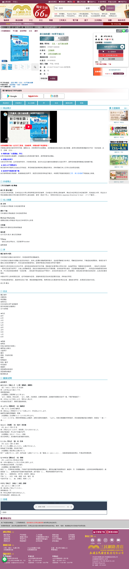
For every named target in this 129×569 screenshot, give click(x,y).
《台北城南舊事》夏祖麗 (97, 16)
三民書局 (51, 50)
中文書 (15, 31)
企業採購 (7, 2)
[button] (119, 182)
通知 (71, 2)
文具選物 (98, 20)
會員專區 (53, 2)
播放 (53, 78)
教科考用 (121, 20)
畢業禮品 (54, 549)
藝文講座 (113, 2)
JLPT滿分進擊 (63, 43)
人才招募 (39, 535)
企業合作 (71, 539)
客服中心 (92, 2)
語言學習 (23, 31)
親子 (86, 20)
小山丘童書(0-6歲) (33, 548)
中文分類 (7, 537)
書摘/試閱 (69, 103)
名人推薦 (31, 103)
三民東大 (62, 20)
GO (103, 8)
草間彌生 (62, 14)
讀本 (36, 31)
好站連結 (55, 541)
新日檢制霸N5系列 (115, 70)
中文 (31, 20)
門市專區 (23, 535)
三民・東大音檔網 (76, 173)
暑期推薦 (112, 14)
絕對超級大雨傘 (59, 16)
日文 (30, 31)
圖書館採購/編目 (42, 539)
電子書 (75, 20)
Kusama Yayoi (71, 14)
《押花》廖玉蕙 (82, 16)
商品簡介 (6, 103)
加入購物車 (119, 74)
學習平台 (123, 2)
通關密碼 (7, 539)
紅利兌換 (82, 2)
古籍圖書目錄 (8, 549)
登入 (16, 2)
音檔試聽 (44, 78)
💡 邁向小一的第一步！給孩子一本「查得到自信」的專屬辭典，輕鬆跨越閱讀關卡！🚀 (23, 27)
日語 (18, 85)
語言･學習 (14, 83)
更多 (125, 108)
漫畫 (110, 20)
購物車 (63, 2)
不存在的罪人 (71, 16)
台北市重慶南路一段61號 (60, 558)
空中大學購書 (57, 539)
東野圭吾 (104, 14)
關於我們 (7, 535)
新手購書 (71, 537)
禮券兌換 (55, 535)
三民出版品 (5, 83)
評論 (120, 31)
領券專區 (103, 2)
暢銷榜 (6, 20)
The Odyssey (95, 14)
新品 (19, 20)
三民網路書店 (5, 31)
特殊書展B (108, 42)
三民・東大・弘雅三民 (12, 548)
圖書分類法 (24, 537)
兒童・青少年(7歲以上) (59, 548)
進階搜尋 (110, 8)
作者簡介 (18, 103)
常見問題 (55, 537)
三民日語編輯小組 (54, 53)
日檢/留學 (25, 85)
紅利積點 (71, 535)
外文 (41, 20)
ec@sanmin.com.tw (17, 563)
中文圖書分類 (6, 86)
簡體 (51, 20)
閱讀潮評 (23, 541)
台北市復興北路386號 (11, 558)
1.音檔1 (4, 512)
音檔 (81, 103)
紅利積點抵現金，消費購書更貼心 (20, 24)
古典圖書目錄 (32, 549)
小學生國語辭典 (83, 14)
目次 (56, 103)
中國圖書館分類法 (42, 537)
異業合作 (7, 541)
